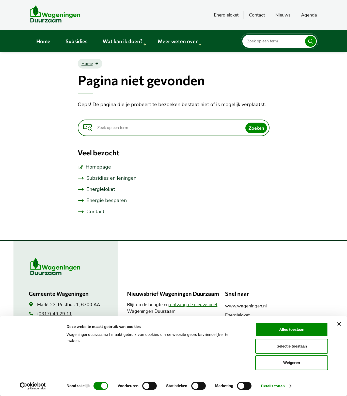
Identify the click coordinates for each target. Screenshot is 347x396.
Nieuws (283, 15)
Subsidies (76, 41)
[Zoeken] (310, 41)
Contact (257, 15)
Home (43, 41)
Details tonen (273, 386)
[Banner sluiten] (339, 324)
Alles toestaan (291, 329)
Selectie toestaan (292, 346)
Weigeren (291, 362)
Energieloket (226, 15)
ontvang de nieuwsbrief (193, 305)
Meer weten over (178, 41)
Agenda (309, 15)
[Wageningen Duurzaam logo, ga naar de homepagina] (67, 14)
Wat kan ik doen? (123, 41)
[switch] (149, 386)
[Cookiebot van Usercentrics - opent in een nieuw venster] (33, 386)
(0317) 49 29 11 (54, 314)
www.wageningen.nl (246, 306)
